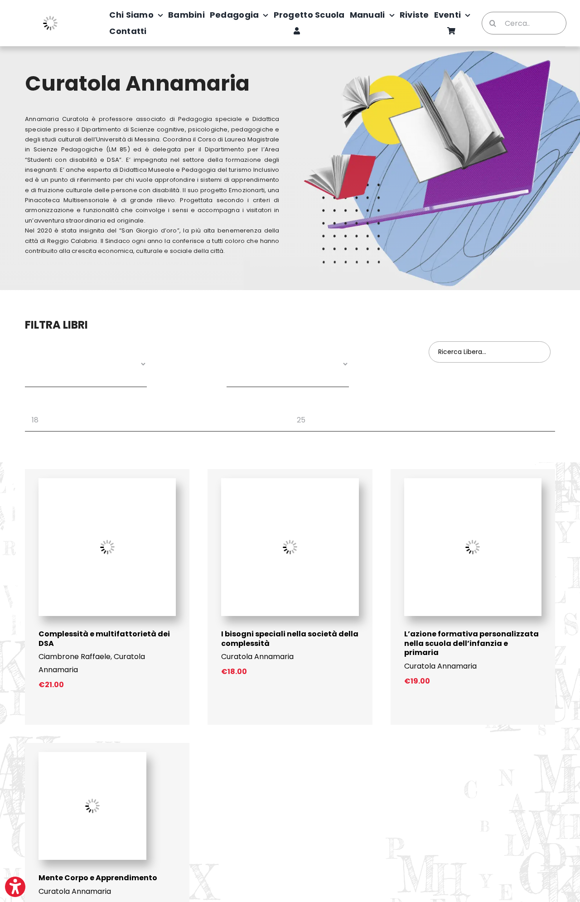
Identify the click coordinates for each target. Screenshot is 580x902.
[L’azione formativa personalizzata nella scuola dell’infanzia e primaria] (472, 481)
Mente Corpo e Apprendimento (98, 878)
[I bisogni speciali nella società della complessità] (289, 481)
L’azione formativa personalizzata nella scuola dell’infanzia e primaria (471, 643)
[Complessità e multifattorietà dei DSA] (107, 481)
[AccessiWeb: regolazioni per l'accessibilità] (15, 886)
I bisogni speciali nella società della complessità (289, 639)
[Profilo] (297, 31)
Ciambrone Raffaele (75, 656)
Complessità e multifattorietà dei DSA (104, 639)
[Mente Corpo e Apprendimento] (92, 755)
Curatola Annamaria (257, 656)
